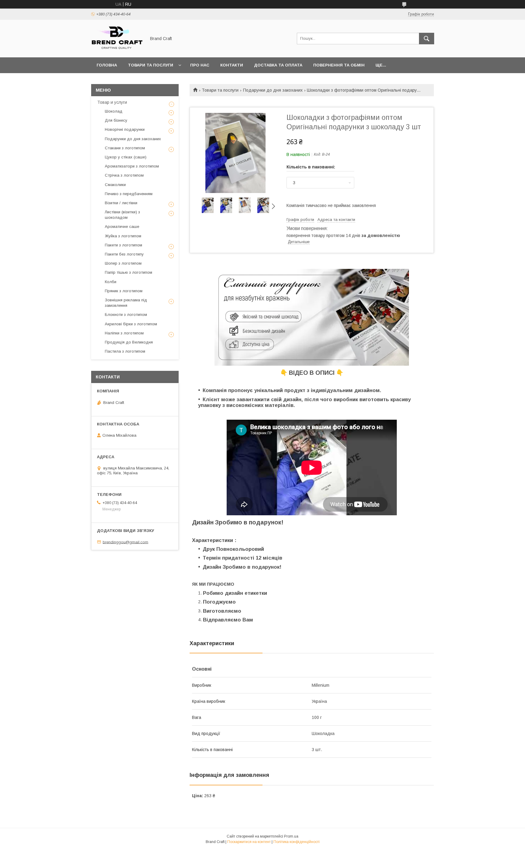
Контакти (231, 65)
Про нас (199, 65)
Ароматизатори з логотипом (132, 166)
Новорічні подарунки (125, 129)
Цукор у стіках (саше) (125, 157)
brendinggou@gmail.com (125, 542)
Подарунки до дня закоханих (273, 90)
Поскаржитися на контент (249, 842)
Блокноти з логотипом (126, 314)
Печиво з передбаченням (129, 193)
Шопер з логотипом (123, 263)
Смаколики (115, 184)
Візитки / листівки (121, 203)
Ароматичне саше (122, 226)
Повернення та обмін (339, 65)
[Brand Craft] (117, 49)
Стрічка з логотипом (124, 175)
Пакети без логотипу (124, 254)
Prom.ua (291, 836)
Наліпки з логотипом (124, 333)
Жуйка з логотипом (123, 236)
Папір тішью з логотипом (128, 272)
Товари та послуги (150, 65)
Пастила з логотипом (125, 351)
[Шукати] (426, 38)
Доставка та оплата (278, 65)
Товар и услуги (112, 102)
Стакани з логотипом (125, 148)
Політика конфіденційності (296, 842)
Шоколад (113, 111)
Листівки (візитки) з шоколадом (122, 215)
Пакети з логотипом (123, 245)
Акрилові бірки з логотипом (131, 324)
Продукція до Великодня (129, 342)
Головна (107, 65)
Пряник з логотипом (123, 291)
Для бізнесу (116, 120)
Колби (110, 281)
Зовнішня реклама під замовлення (126, 303)
